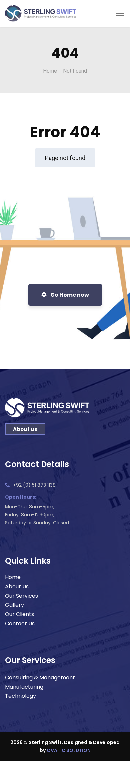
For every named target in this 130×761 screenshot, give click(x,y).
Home (50, 71)
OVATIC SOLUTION (69, 750)
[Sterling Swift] (41, 13)
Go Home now (69, 295)
